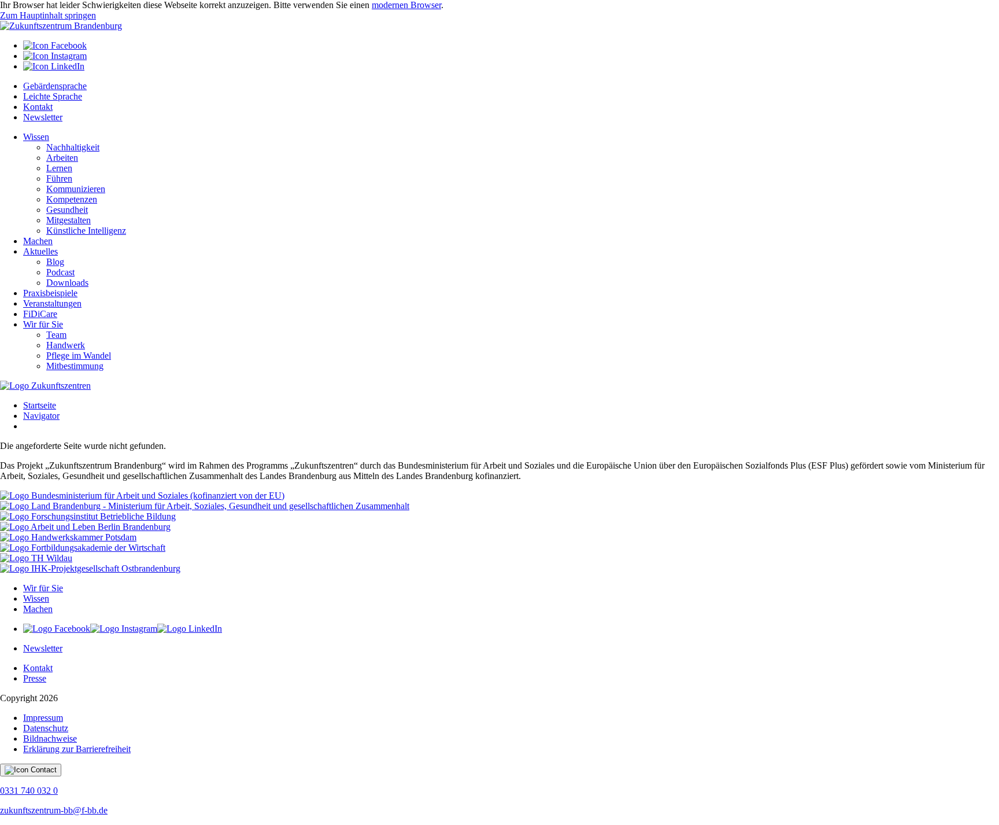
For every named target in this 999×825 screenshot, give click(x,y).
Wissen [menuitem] (36, 137)
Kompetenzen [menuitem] (71, 199)
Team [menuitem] (56, 335)
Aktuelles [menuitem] (40, 251)
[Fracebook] (56, 629)
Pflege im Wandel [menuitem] (78, 355)
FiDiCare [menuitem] (40, 314)
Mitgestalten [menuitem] (68, 220)
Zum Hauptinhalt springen (48, 15)
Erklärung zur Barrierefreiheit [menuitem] (77, 749)
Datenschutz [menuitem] (45, 728)
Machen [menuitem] (38, 241)
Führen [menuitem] (59, 178)
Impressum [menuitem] (43, 718)
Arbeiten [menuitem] (62, 158)
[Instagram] (55, 56)
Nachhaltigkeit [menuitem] (72, 147)
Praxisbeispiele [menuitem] (50, 293)
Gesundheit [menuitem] (67, 210)
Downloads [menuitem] (67, 283)
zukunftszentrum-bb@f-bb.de (54, 810)
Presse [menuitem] (34, 678)
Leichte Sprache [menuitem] (52, 96)
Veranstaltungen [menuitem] (52, 303)
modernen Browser (406, 5)
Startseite (39, 405)
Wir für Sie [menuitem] (43, 324)
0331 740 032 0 (29, 790)
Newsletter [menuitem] (42, 117)
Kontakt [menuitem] (38, 107)
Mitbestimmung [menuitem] (74, 366)
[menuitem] (511, 45)
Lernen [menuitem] (59, 168)
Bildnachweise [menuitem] (50, 738)
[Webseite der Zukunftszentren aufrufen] (45, 386)
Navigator (41, 416)
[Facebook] (55, 45)
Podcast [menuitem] (60, 272)
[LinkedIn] (53, 66)
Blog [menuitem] (55, 262)
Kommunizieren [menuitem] (75, 189)
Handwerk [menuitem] (65, 345)
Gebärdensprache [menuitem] (55, 86)
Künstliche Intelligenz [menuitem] (86, 230)
